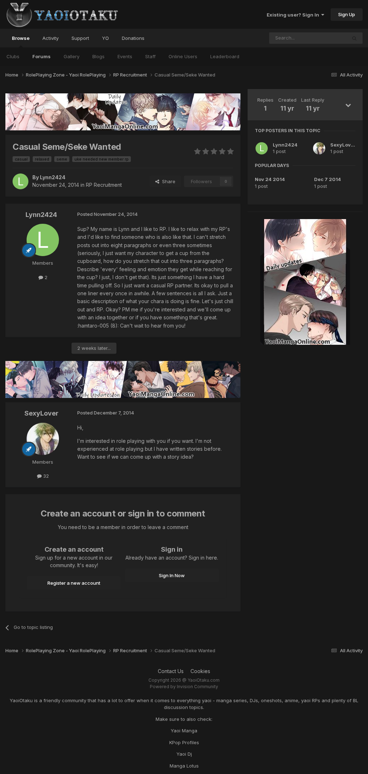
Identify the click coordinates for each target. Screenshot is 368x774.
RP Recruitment (104, 185)
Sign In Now (172, 575)
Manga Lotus (184, 766)
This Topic (325, 38)
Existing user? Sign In (294, 15)
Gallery (71, 56)
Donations (133, 38)
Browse (20, 38)
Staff (150, 56)
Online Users (183, 56)
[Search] (354, 38)
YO (105, 38)
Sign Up (346, 14)
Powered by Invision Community (184, 686)
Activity (50, 38)
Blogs (98, 56)
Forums (41, 56)
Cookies (200, 671)
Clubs (12, 56)
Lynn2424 (285, 145)
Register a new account (73, 583)
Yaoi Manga (184, 730)
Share (167, 181)
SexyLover (343, 145)
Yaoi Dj (184, 754)
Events (125, 56)
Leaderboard (224, 56)
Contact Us (171, 671)
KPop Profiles (184, 742)
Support (80, 38)
